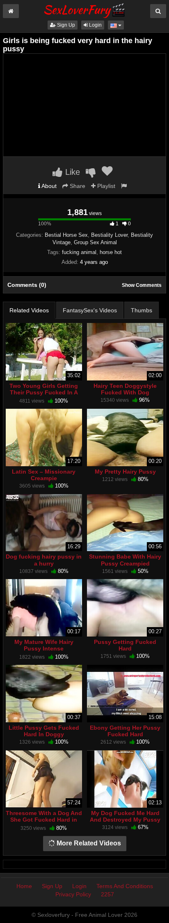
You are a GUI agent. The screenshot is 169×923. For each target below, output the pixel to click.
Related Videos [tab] (29, 310)
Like (71, 171)
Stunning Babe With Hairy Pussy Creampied (125, 559)
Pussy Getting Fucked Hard (125, 645)
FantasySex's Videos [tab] (90, 310)
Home (24, 886)
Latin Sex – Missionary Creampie (43, 474)
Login (95, 25)
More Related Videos (88, 843)
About (48, 186)
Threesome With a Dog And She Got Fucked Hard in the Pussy (44, 819)
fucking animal (79, 252)
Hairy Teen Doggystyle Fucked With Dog (125, 389)
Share (76, 186)
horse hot (111, 252)
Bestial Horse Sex (66, 235)
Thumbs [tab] (141, 310)
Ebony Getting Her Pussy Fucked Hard (125, 730)
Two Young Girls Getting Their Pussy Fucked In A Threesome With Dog (43, 392)
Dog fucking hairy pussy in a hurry (44, 559)
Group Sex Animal (95, 242)
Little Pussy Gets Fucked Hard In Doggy (44, 730)
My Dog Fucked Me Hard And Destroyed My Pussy (125, 816)
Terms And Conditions (124, 886)
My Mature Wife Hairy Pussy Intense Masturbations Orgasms (44, 648)
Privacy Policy (73, 894)
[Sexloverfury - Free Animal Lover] (84, 9)
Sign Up (65, 25)
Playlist (105, 186)
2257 (107, 894)
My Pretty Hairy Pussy (125, 471)
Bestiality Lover (109, 235)
